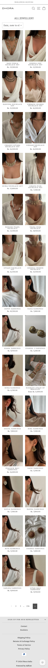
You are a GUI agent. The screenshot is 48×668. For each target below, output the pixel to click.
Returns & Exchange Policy (24, 641)
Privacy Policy (24, 649)
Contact (24, 626)
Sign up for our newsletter (23, 619)
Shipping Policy (24, 638)
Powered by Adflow (24, 666)
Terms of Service (24, 645)
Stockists (24, 630)
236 (28, 606)
